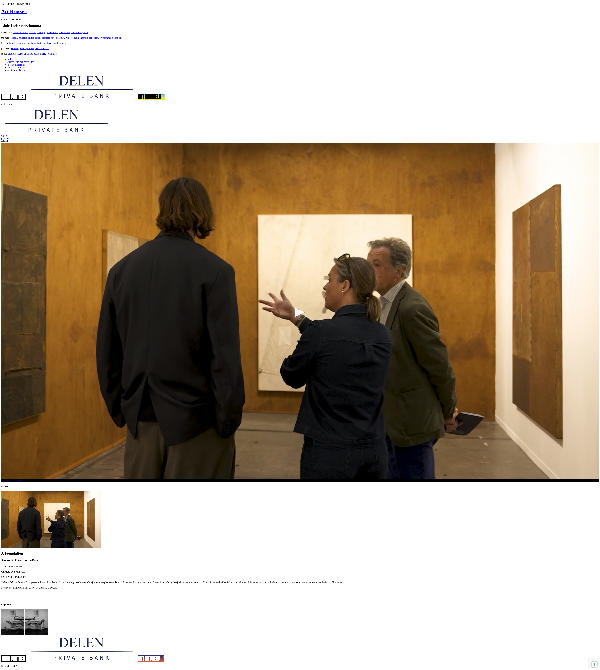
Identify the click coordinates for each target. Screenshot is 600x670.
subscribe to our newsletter (21, 62)
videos (69, 37)
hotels (50, 43)
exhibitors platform (17, 70)
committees (52, 53)
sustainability (26, 53)
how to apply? (58, 37)
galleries (23, 37)
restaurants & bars (37, 43)
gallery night (60, 43)
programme (105, 37)
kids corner (64, 32)
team (36, 53)
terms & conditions (17, 67)
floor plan (117, 37)
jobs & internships (16, 64)
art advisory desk (79, 32)
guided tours (52, 32)
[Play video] (300, 312)
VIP (10, 59)
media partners (27, 48)
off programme (19, 43)
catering (41, 32)
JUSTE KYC (42, 48)
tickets (32, 32)
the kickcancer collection (86, 37)
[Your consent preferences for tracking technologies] (595, 664)
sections (13, 37)
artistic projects (42, 37)
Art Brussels (14, 11)
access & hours (20, 32)
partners (14, 48)
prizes (31, 37)
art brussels (13, 53)
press (42, 53)
